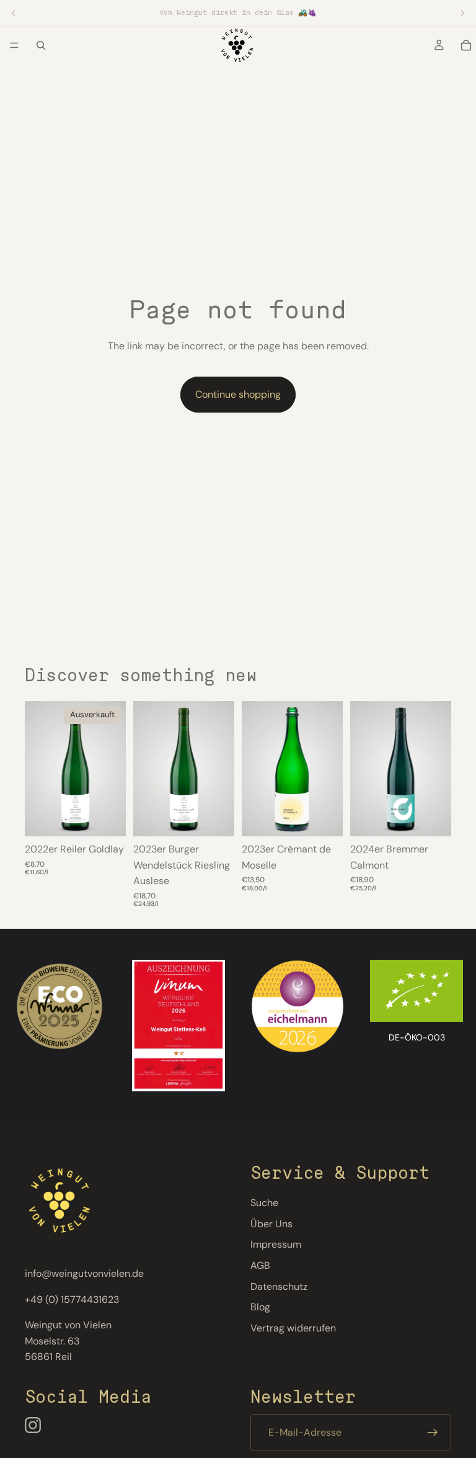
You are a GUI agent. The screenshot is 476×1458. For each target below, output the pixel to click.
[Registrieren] (433, 1433)
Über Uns (271, 1223)
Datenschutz (278, 1285)
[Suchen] (41, 45)
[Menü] (14, 45)
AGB (260, 1265)
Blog (260, 1306)
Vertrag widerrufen (293, 1328)
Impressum (275, 1244)
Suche (264, 1202)
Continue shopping (238, 394)
